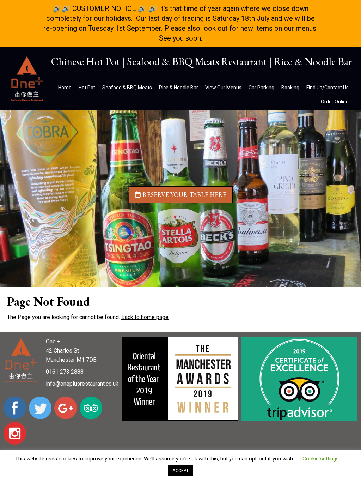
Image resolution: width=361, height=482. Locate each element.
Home (65, 87)
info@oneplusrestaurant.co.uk (82, 383)
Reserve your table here (184, 195)
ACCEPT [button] (180, 470)
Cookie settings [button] (320, 459)
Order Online (335, 101)
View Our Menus (223, 87)
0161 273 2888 (65, 371)
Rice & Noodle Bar (178, 87)
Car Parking (261, 87)
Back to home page (145, 317)
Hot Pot (87, 87)
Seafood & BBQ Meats (127, 87)
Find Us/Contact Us (327, 87)
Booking (290, 87)
